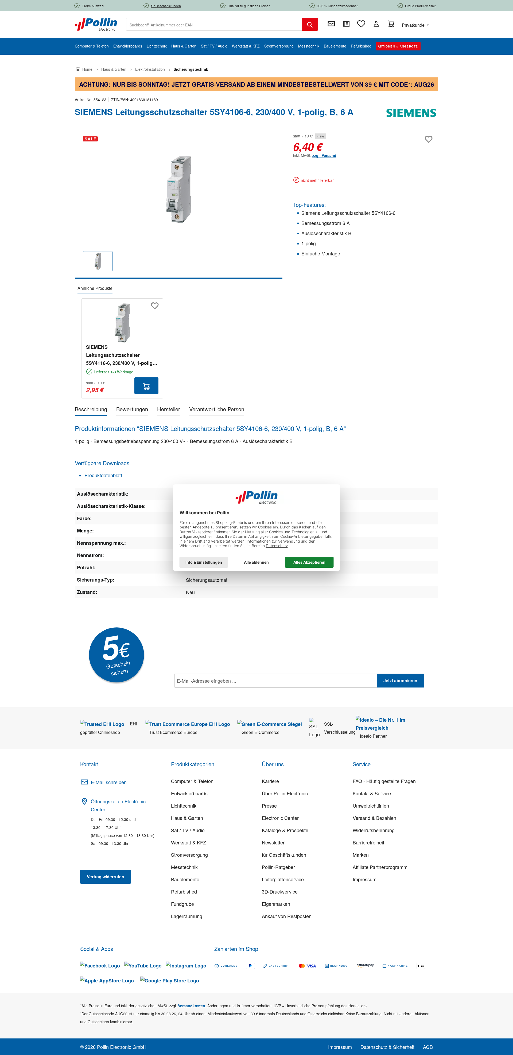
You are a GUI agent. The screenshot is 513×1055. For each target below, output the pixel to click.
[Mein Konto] (376, 23)
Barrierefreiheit (368, 842)
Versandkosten (191, 1005)
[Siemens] (411, 113)
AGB (428, 1046)
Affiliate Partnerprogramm (380, 866)
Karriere (270, 780)
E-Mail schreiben (109, 782)
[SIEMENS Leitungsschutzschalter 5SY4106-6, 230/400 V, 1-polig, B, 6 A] (178, 189)
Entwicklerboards (189, 793)
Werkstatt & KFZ (188, 842)
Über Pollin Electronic (285, 793)
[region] (178, 205)
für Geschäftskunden (284, 854)
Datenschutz (208, 692)
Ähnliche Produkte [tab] (94, 288)
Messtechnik (184, 866)
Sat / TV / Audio (188, 830)
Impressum (364, 879)
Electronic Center (280, 817)
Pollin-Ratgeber (278, 866)
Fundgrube (182, 903)
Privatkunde (414, 25)
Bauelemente (185, 879)
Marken (361, 854)
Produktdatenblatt (102, 475)
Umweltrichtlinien (371, 805)
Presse (269, 805)
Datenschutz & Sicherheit (387, 1046)
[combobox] (214, 24)
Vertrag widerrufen (105, 877)
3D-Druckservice (280, 891)
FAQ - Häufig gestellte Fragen (384, 780)
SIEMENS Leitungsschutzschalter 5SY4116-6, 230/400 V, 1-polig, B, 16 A (120, 355)
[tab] (91, 410)
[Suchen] (310, 24)
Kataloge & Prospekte (285, 830)
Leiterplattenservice (283, 879)
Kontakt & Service (372, 793)
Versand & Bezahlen (374, 817)
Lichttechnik (183, 805)
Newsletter (273, 842)
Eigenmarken (276, 903)
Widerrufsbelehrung (374, 830)
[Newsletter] (331, 23)
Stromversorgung (189, 854)
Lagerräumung (186, 915)
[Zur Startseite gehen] (96, 23)
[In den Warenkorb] (146, 385)
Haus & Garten (187, 817)
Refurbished (184, 891)
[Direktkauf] (346, 23)
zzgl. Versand (324, 155)
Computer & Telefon (192, 780)
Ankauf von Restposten (287, 915)
